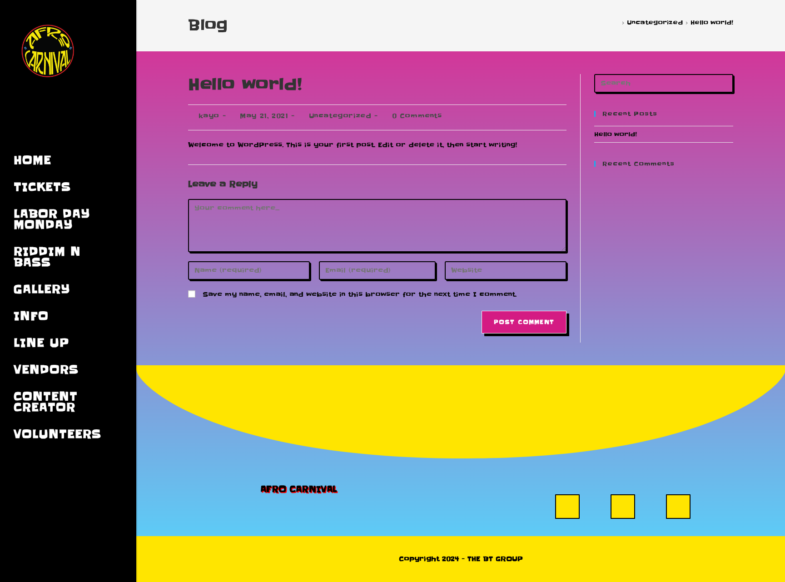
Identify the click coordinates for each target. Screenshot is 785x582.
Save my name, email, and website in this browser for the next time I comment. (360, 294)
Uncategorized (340, 115)
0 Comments (417, 115)
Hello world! (712, 22)
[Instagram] (567, 506)
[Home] (617, 22)
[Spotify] (678, 506)
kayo (209, 115)
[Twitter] (623, 506)
